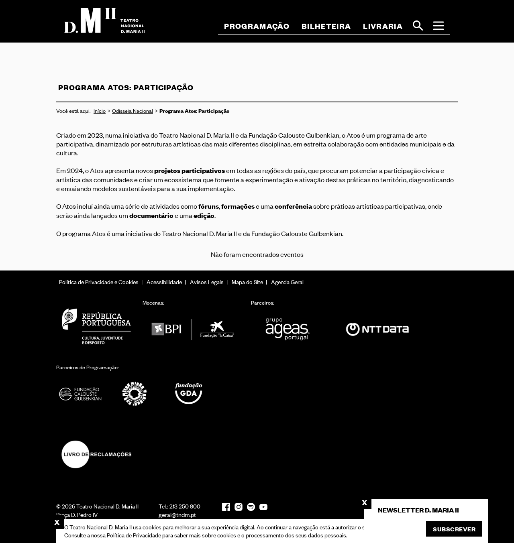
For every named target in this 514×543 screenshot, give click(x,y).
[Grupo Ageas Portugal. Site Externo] (291, 329)
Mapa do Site (247, 281)
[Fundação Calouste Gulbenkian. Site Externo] (80, 394)
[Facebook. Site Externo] (226, 506)
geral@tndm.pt (177, 514)
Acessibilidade (164, 281)
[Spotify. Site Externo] (251, 507)
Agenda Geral (287, 281)
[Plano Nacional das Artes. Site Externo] (134, 394)
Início (100, 110)
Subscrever (454, 529)
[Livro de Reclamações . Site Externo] (96, 454)
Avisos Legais (207, 281)
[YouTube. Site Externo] (263, 507)
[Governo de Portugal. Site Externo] (96, 326)
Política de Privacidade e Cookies (99, 281)
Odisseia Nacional (132, 110)
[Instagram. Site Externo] (239, 507)
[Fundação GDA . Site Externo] (189, 394)
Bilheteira (326, 26)
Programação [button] (257, 26)
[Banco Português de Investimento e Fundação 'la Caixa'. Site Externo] (193, 329)
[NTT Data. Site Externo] (377, 329)
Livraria (383, 26)
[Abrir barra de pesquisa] (418, 25)
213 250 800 (184, 506)
